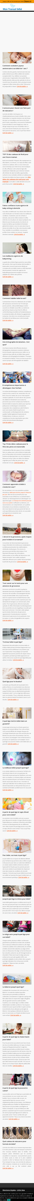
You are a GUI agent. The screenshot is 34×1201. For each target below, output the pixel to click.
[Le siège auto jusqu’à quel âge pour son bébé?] (17, 926)
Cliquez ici (27, 1)
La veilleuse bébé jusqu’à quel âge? (16, 768)
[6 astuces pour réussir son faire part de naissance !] (17, 100)
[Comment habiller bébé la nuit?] (17, 290)
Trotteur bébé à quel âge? (12, 642)
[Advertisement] (17, 29)
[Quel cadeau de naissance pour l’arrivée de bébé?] (17, 1133)
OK (9, 1200)
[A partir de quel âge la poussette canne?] (17, 1080)
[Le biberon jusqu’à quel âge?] (17, 979)
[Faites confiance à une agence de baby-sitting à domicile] (17, 197)
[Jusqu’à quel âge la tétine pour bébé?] (17, 891)
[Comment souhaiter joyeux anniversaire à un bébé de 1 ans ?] (17, 57)
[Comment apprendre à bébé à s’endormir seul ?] (17, 476)
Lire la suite (22, 86)
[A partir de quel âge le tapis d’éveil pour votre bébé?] (17, 804)
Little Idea (21, 1190)
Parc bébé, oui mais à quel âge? (14, 855)
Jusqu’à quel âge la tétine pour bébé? (17, 899)
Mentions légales (9, 1190)
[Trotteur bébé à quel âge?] (17, 634)
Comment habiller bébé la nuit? (14, 298)
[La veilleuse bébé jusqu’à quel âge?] (17, 758)
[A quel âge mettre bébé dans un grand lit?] (17, 713)
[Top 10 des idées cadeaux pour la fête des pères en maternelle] (17, 436)
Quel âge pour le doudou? (12, 681)
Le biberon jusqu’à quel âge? (13, 987)
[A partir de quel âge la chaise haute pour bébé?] (17, 1028)
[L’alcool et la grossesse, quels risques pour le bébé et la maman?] (17, 528)
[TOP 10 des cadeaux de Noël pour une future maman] (17, 146)
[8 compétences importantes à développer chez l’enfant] (17, 377)
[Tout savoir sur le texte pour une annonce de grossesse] (17, 575)
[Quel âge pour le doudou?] (17, 673)
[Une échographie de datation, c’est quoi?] (17, 333)
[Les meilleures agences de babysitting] (17, 248)
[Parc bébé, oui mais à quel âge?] (17, 846)
